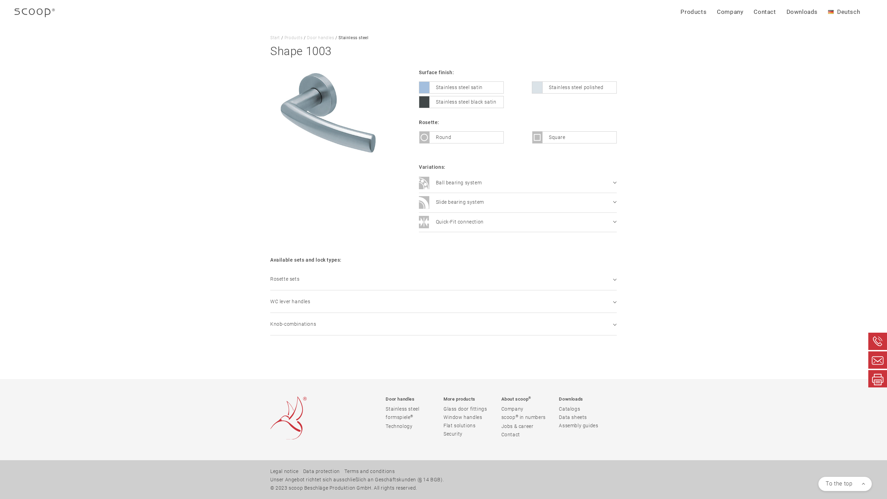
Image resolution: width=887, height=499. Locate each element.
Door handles (320, 37)
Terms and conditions (369, 471)
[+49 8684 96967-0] (877, 341)
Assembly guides (578, 425)
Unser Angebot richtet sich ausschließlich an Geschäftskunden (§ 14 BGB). (357, 479)
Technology (399, 426)
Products (293, 37)
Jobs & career (517, 426)
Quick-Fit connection (459, 222)
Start (275, 37)
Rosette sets (284, 279)
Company (512, 409)
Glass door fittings (465, 409)
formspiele (399, 417)
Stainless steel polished (576, 87)
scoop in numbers (523, 417)
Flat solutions (459, 425)
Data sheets (573, 417)
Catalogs (569, 409)
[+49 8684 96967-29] (877, 378)
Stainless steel (402, 409)
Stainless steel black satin (466, 102)
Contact (765, 11)
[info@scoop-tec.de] (877, 360)
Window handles (463, 417)
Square (557, 137)
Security (453, 434)
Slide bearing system (459, 202)
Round (443, 137)
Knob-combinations (293, 324)
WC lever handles (290, 301)
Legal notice (284, 471)
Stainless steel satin (459, 87)
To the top (839, 483)
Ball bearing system (458, 182)
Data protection (321, 471)
